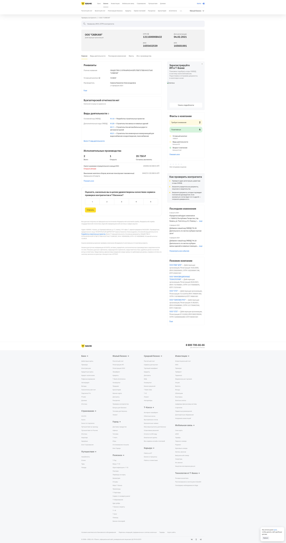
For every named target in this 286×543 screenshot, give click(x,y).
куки (275, 530)
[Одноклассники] (196, 539)
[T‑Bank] (86, 3)
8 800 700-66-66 (195, 345)
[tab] (84, 56)
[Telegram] (200, 539)
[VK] (191, 539)
